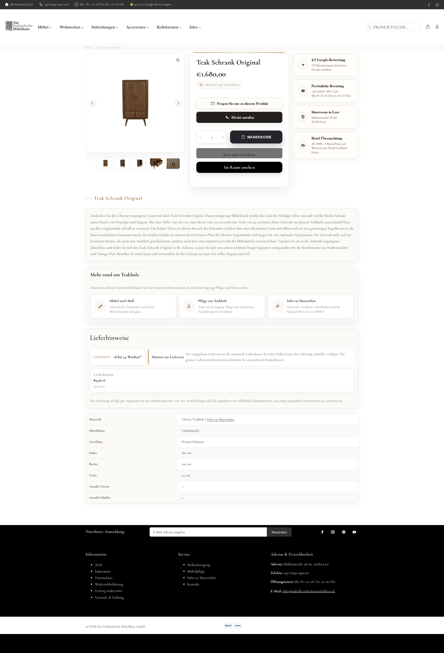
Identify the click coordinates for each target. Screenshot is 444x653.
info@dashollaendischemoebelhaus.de (308, 591)
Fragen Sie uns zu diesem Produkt (242, 103)
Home (89, 47)
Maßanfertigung (198, 565)
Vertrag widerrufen (108, 590)
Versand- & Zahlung (109, 597)
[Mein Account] (436, 27)
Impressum (102, 571)
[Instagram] (436, 5)
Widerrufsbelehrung (109, 584)
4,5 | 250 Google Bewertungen (150, 4)
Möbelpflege (196, 571)
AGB (98, 565)
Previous (92, 103)
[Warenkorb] (428, 27)
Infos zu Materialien (220, 419)
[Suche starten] (369, 27)
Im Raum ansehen (239, 167)
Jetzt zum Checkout (239, 154)
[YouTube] (354, 532)
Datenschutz (103, 577)
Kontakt (193, 584)
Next (178, 103)
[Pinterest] (343, 532)
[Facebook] (429, 5)
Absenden (279, 532)
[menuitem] (44, 26)
